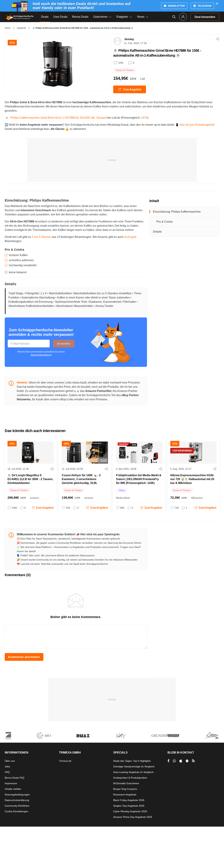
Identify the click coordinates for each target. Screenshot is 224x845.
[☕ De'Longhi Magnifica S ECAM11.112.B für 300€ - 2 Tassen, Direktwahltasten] (31, 452)
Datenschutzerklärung (41, 355)
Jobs (7, 766)
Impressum (11, 783)
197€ (144, 117)
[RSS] (193, 761)
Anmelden (64, 343)
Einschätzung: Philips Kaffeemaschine (177, 211)
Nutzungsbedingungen (17, 794)
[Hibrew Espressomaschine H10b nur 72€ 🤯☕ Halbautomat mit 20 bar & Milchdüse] (193, 452)
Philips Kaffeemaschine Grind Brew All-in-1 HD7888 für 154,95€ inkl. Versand (58, 117)
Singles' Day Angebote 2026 (128, 805)
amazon (34, 497)
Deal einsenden (205, 16)
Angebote (21, 28)
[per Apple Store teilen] (180, 761)
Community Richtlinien (17, 805)
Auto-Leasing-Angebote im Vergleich (133, 772)
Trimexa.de (65, 760)
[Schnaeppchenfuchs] (20, 17)
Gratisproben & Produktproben (130, 777)
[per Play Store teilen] (187, 761)
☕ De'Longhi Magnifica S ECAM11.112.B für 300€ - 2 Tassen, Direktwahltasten (30, 479)
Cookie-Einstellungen (16, 811)
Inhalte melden (13, 789)
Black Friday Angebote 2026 (128, 800)
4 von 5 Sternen (41, 236)
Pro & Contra (164, 221)
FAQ (7, 772)
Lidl (142, 78)
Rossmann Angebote (124, 794)
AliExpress (197, 497)
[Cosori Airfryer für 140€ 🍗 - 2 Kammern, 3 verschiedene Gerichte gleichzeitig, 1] (85, 452)
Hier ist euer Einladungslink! (197, 124)
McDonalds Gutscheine (126, 783)
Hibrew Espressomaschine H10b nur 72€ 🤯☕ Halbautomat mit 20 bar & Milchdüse (192, 479)
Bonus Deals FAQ (14, 777)
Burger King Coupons (125, 789)
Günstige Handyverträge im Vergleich (134, 766)
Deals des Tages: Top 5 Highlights (132, 760)
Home (7, 28)
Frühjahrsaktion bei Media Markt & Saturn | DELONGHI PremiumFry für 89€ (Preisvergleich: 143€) (138, 479)
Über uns (10, 760)
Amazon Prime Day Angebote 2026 (132, 817)
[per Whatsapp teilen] (174, 761)
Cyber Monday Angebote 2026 (130, 811)
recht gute (130, 236)
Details (157, 231)
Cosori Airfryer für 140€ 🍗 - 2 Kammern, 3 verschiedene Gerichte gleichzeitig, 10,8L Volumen (81, 481)
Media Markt (123, 497)
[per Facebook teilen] (168, 761)
